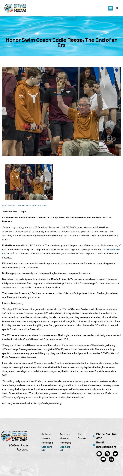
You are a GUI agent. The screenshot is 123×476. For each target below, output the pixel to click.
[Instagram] (107, 453)
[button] (110, 8)
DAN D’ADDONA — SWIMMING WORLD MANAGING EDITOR (25, 206)
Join (80, 434)
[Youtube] (103, 459)
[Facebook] (99, 453)
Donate (82, 438)
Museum (46, 438)
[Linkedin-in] (111, 459)
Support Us (46, 448)
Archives (46, 434)
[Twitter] (115, 453)
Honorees (47, 442)
